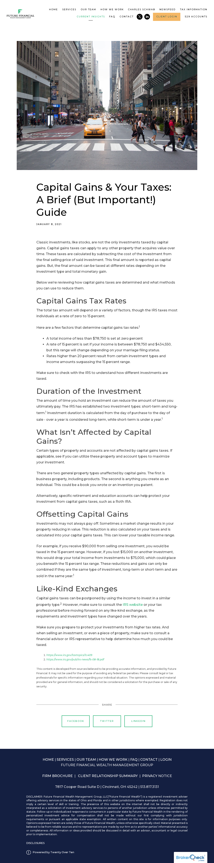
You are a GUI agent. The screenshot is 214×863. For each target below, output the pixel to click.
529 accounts (196, 16)
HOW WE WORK (113, 760)
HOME (48, 760)
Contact (127, 16)
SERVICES (65, 760)
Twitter (107, 721)
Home (53, 9)
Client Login (166, 16)
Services (69, 9)
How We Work (112, 9)
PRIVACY (150, 776)
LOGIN (166, 760)
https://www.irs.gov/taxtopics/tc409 (69, 655)
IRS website (133, 605)
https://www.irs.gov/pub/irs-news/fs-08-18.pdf (75, 659)
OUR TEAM (86, 760)
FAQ (112, 16)
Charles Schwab (141, 9)
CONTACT (149, 760)
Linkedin (138, 721)
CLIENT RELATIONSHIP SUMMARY (108, 776)
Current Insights (91, 16)
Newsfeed (167, 9)
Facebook (75, 721)
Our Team (88, 9)
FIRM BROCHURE (57, 776)
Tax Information (193, 9)
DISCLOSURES (35, 843)
